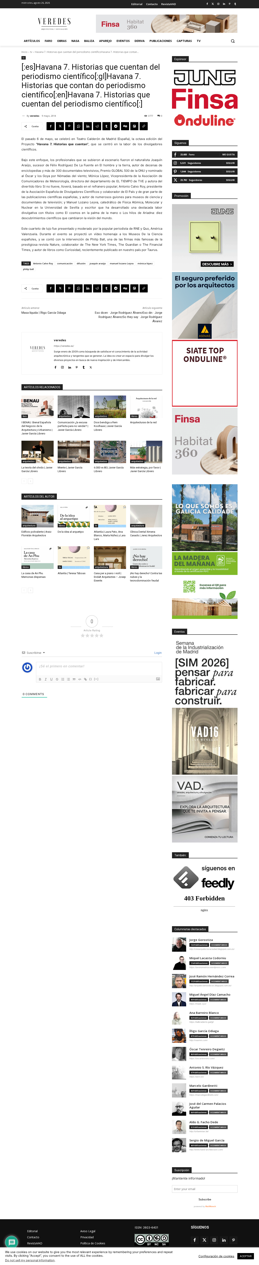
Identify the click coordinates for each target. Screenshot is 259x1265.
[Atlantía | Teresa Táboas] (74, 557)
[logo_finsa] (205, 99)
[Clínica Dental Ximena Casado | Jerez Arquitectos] (146, 516)
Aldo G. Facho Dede (203, 1122)
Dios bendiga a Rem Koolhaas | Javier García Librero (108, 426)
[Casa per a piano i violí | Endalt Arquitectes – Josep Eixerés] (110, 557)
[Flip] (134, 126)
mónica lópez (145, 263)
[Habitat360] (205, 441)
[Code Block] (80, 679)
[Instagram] (218, 4)
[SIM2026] (205, 673)
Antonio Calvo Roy (43, 263)
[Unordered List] (68, 679)
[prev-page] (24, 481)
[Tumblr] (235, 4)
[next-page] (30, 481)
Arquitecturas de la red (143, 422)
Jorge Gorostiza (201, 940)
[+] (96, 678)
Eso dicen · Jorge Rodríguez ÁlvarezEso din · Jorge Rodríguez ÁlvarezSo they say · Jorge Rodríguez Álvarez (128, 317)
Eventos (179, 631)
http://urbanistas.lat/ (199, 1131)
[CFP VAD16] (205, 741)
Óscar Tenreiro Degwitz (207, 1049)
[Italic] (46, 679)
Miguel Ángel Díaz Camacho (209, 994)
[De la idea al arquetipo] (74, 516)
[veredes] (24, 116)
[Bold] (40, 679)
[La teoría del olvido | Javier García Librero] (37, 452)
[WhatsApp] (78, 126)
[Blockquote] (74, 679)
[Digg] (125, 126)
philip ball (28, 269)
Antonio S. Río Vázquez (206, 1067)
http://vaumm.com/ (198, 1040)
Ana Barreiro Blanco (204, 1013)
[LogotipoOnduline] (205, 120)
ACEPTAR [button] (246, 1256)
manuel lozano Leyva (122, 263)
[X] (60, 126)
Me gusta (228, 154)
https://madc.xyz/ (197, 1004)
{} (90, 678)
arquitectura (29, 525)
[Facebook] (207, 4)
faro (25, 416)
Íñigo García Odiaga (204, 1031)
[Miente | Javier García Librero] (74, 452)
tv (31, 52)
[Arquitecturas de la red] (146, 407)
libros (134, 416)
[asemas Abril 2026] (205, 305)
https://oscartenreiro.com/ (202, 1058)
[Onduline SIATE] (205, 373)
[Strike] (57, 679)
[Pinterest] (229, 4)
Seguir (230, 162)
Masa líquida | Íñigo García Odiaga (43, 313)
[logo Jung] (205, 77)
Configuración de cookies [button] (216, 1256)
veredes (34, 115)
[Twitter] (212, 4)
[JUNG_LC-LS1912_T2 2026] (205, 237)
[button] (233, 41)
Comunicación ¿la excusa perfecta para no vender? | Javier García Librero (73, 426)
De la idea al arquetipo (71, 531)
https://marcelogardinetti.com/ (203, 1095)
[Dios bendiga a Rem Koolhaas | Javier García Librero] (110, 407)
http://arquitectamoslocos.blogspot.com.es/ (210, 985)
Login (158, 652)
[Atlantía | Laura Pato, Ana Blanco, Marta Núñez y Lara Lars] (110, 516)
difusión (81, 263)
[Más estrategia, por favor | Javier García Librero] (146, 452)
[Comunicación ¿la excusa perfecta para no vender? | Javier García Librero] (74, 407)
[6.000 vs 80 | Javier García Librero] (110, 452)
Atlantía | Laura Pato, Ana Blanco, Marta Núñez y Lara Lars (109, 535)
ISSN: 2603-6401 (146, 1227)
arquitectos (65, 416)
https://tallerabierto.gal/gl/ (201, 1022)
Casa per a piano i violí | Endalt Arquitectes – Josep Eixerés (110, 577)
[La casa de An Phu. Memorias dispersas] (37, 557)
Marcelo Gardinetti (203, 1086)
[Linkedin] (224, 4)
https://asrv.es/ (196, 1076)
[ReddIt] (97, 126)
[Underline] (51, 679)
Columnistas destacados (190, 929)
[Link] (85, 679)
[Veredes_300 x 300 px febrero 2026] (205, 517)
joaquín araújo (98, 263)
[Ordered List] (63, 679)
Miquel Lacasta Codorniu (207, 958)
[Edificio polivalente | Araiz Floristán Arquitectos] (37, 516)
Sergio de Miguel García (206, 1140)
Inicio (24, 52)
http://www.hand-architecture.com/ (206, 1149)
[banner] (205, 809)
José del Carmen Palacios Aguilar (207, 1105)
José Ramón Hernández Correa (211, 976)
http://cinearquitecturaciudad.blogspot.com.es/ (212, 949)
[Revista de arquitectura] (53, 24)
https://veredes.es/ (64, 346)
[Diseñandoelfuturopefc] (205, 585)
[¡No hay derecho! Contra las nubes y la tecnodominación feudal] (146, 557)
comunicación (65, 263)
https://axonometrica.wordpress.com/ (207, 967)
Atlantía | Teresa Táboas (71, 573)
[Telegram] (116, 126)
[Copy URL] (144, 126)
